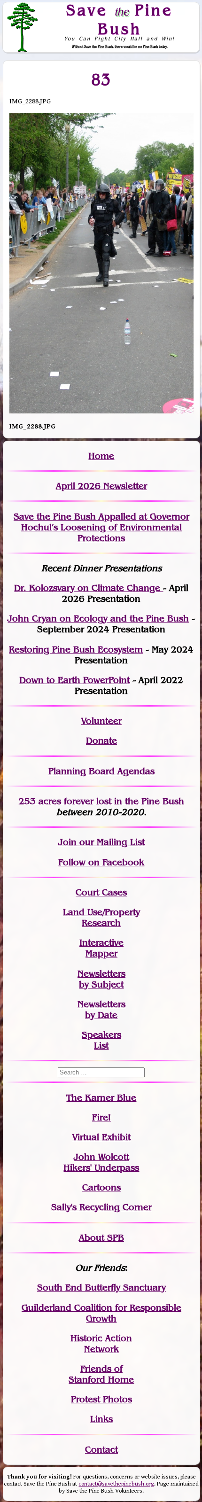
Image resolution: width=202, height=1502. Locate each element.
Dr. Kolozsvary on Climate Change (88, 588)
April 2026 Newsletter (101, 486)
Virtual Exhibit (101, 1137)
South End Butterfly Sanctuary (101, 1287)
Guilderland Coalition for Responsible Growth (101, 1313)
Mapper (101, 953)
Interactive (101, 942)
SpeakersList (101, 1040)
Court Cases (101, 892)
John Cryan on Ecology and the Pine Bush (98, 618)
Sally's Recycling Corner (101, 1207)
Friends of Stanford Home (101, 1374)
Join (67, 842)
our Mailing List (111, 842)
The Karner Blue (101, 1097)
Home (101, 456)
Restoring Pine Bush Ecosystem (76, 649)
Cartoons (101, 1187)
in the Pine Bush (130, 801)
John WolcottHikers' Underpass (101, 1162)
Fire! (101, 1117)
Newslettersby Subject (101, 979)
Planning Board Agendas (101, 771)
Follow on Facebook (101, 862)
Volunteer (101, 721)
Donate (101, 740)
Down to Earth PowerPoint (74, 680)
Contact (101, 1449)
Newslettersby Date (101, 1009)
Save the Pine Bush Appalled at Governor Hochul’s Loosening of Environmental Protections (101, 527)
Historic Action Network (101, 1343)
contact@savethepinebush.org (116, 1483)
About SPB (101, 1237)
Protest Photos (101, 1399)
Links (101, 1419)
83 (101, 79)
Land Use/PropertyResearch (101, 917)
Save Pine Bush (119, 19)
